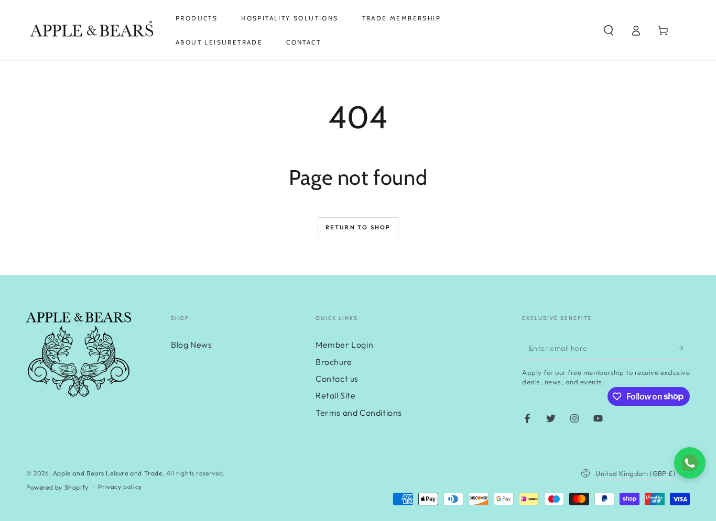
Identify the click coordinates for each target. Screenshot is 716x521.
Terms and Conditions (359, 412)
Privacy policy (120, 487)
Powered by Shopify (57, 487)
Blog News (191, 344)
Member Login (344, 344)
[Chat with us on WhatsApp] (690, 463)
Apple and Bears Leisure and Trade (107, 473)
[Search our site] (608, 30)
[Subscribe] (684, 347)
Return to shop (358, 227)
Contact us (337, 378)
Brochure (334, 362)
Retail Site (336, 395)
